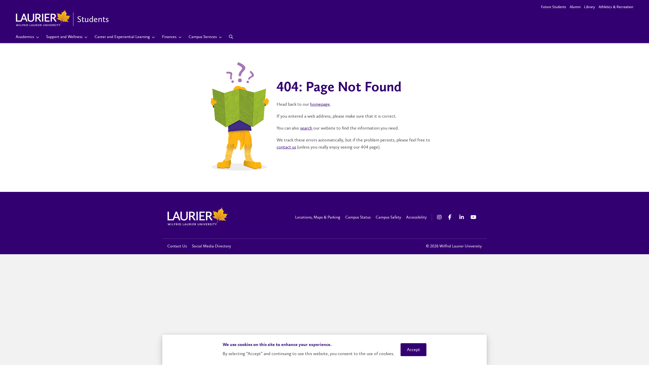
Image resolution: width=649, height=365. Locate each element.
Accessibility (416, 217)
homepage (320, 104)
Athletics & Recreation (616, 7)
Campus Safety (388, 217)
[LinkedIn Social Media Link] (462, 217)
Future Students (553, 7)
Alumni (575, 7)
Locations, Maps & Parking (317, 217)
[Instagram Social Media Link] (440, 217)
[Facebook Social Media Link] (451, 217)
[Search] (231, 36)
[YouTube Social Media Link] (474, 217)
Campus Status (358, 217)
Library (589, 7)
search (306, 128)
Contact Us (177, 246)
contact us (286, 147)
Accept (413, 349)
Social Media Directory (211, 246)
